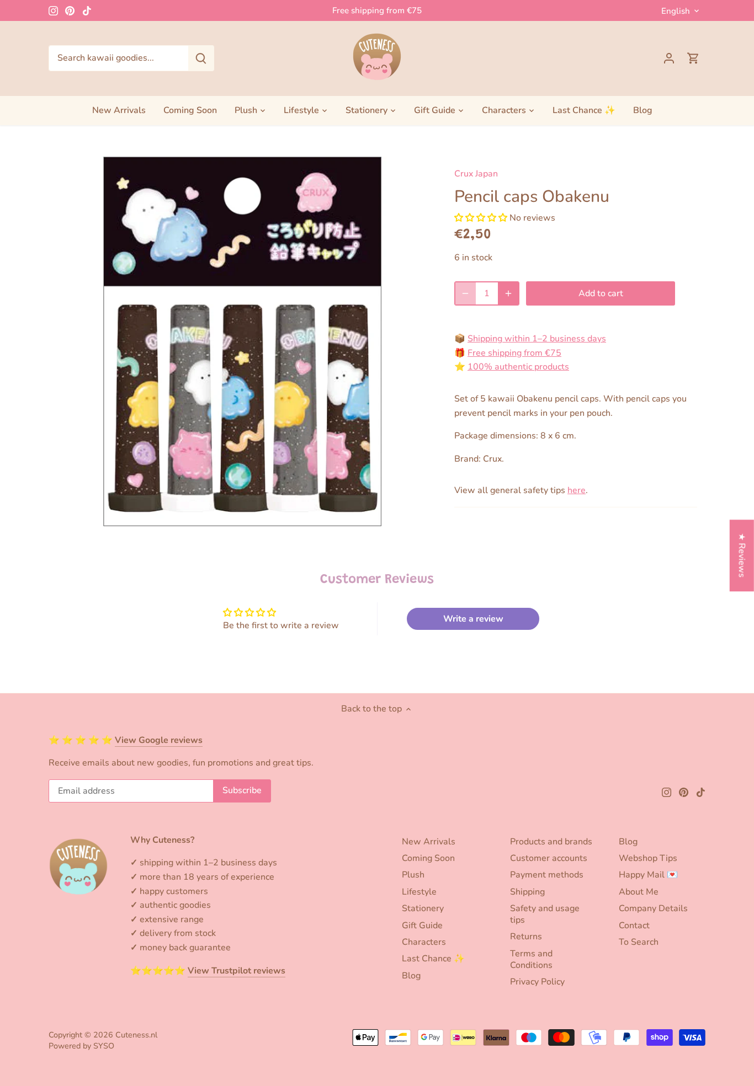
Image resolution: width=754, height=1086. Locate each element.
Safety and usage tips (545, 914)
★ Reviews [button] (742, 555)
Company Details (653, 908)
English (675, 11)
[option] (242, 341)
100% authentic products (518, 367)
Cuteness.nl (136, 1034)
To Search (639, 942)
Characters (424, 942)
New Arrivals (428, 842)
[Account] (669, 58)
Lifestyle (419, 892)
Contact (634, 925)
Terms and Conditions (531, 959)
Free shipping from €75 (377, 10)
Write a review (473, 619)
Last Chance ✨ (433, 959)
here (576, 490)
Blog (411, 976)
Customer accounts (548, 858)
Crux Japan (476, 174)
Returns (526, 936)
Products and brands (551, 842)
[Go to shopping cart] (693, 58)
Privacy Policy (537, 982)
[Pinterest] (70, 10)
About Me (639, 892)
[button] (480, 218)
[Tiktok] (87, 10)
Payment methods (546, 875)
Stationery (423, 908)
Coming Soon (428, 858)
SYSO (103, 1045)
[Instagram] (53, 10)
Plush (413, 875)
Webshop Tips (648, 858)
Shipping (527, 892)
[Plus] (508, 293)
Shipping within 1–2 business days (537, 339)
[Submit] (201, 58)
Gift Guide (422, 925)
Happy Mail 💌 (648, 875)
